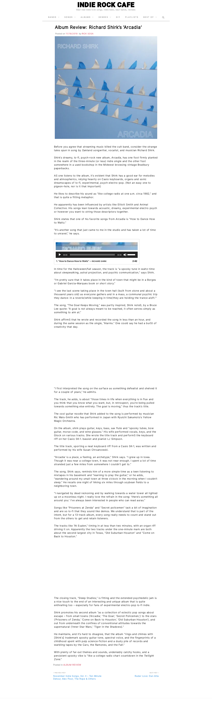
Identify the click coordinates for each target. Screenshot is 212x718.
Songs (68, 17)
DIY (118, 17)
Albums (86, 17)
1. (81, 261)
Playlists (131, 17)
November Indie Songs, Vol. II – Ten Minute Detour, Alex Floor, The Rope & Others (77, 676)
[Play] (59, 254)
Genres (103, 17)
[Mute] (124, 254)
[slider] (131, 254)
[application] (97, 255)
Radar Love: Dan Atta (147, 674)
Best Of (148, 17)
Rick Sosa (88, 33)
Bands (52, 17)
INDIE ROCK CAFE (106, 5)
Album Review (72, 664)
